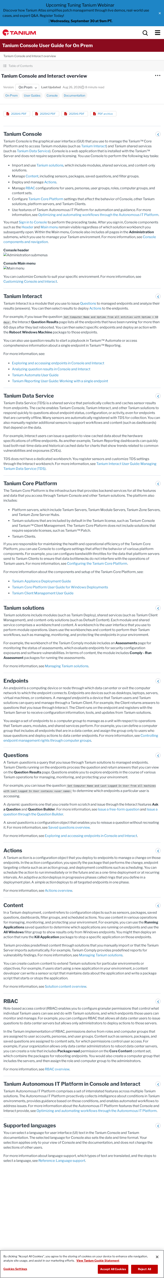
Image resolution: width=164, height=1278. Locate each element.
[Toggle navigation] (157, 32)
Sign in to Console (33, 222)
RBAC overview (57, 1069)
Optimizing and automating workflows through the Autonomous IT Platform (98, 215)
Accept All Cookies (113, 1269)
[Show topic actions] (157, 75)
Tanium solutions (50, 165)
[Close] (157, 1257)
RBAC (30, 188)
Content (32, 176)
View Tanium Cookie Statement (97, 1260)
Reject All (144, 1269)
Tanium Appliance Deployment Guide (41, 581)
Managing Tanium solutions (66, 666)
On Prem (11, 95)
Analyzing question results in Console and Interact (51, 369)
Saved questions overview (69, 827)
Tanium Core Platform (45, 199)
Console (52, 95)
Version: (8, 87)
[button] (159, 13)
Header (27, 227)
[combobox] (27, 87)
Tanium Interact (93, 146)
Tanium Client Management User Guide (42, 593)
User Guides (32, 95)
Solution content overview (65, 986)
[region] (82, 1264)
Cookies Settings (15, 1269)
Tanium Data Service (33, 151)
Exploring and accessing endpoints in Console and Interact (58, 363)
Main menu (49, 227)
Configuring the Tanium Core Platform (97, 564)
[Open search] (145, 32)
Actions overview (58, 891)
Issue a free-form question (118, 809)
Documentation (74, 95)
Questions (88, 303)
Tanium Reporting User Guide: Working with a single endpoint (60, 381)
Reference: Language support (61, 1161)
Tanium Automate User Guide (35, 375)
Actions (50, 182)
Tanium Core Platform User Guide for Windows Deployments (60, 587)
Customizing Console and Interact (30, 281)
